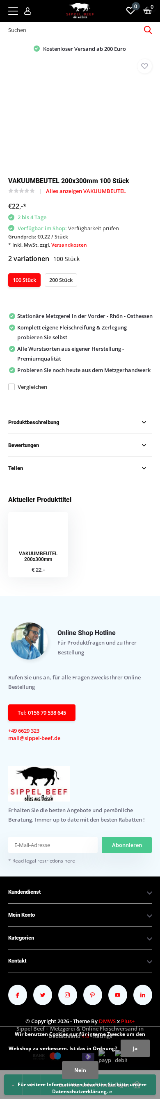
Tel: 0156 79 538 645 (42, 712)
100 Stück (24, 280)
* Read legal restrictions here (41, 860)
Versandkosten (69, 244)
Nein (80, 1070)
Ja (135, 1048)
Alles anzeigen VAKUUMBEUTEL (86, 191)
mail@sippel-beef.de (34, 738)
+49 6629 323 (23, 730)
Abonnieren (127, 845)
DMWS (107, 1021)
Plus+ (128, 1021)
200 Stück (61, 280)
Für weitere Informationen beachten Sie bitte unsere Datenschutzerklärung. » (82, 1088)
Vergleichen (32, 387)
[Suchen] (148, 30)
